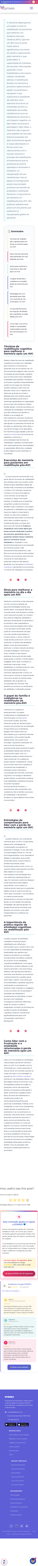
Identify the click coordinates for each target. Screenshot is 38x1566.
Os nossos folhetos (17, 1485)
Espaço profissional (17, 1477)
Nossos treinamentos (18, 1465)
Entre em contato (16, 1515)
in (21, 1526)
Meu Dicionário (14, 1451)
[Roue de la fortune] (4, 1562)
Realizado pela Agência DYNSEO (21, 1534)
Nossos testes (15, 1473)
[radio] (11, 1200)
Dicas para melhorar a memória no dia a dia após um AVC (18, 269)
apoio (25, 718)
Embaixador (14, 1511)
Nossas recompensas (17, 1499)
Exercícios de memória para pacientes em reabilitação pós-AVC (19, 256)
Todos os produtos (17, 1481)
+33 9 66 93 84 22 (13, 1420)
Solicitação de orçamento (19, 1507)
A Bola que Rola (14, 1447)
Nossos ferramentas (18, 1469)
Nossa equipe (15, 1495)
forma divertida (14, 434)
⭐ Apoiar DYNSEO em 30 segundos (19, 1273)
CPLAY (11, 1455)
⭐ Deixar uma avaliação (19, 1367)
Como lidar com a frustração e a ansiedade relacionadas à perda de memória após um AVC (19, 329)
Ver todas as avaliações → (11, 1291)
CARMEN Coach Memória (17, 1443)
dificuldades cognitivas (22, 1076)
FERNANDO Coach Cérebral (18, 1439)
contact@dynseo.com (15, 1412)
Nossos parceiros (16, 1503)
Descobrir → (33, 2)
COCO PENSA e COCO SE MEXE (19, 1435)
